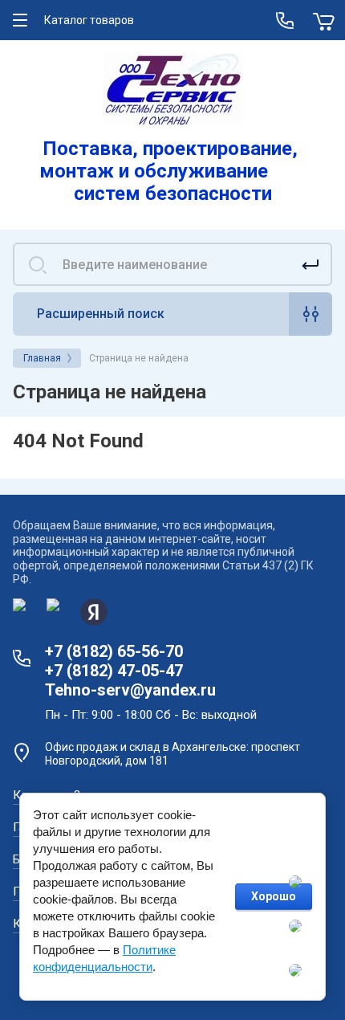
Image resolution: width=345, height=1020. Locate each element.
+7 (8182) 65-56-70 (114, 651)
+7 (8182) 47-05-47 (114, 670)
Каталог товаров (89, 20)
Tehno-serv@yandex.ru (130, 690)
